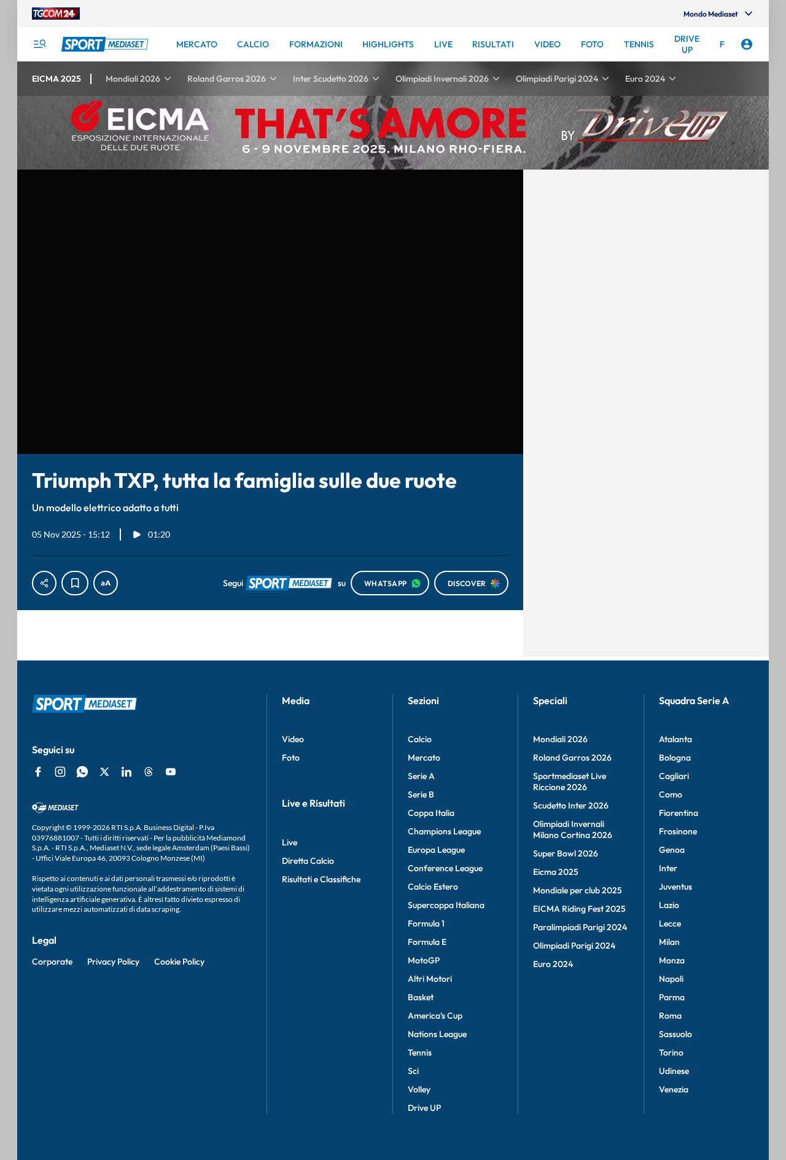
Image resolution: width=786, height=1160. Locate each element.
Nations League (437, 1034)
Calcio (420, 739)
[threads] (148, 772)
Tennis (420, 1052)
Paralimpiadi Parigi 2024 (580, 927)
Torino (671, 1052)
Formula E (427, 941)
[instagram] (60, 772)
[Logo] (106, 44)
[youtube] (171, 772)
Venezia (673, 1089)
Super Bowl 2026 (565, 853)
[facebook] (38, 772)
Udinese (674, 1070)
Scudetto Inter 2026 (571, 805)
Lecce (670, 923)
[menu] (39, 44)
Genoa (672, 849)
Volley (419, 1089)
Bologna (675, 757)
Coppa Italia (431, 812)
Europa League (436, 849)
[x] (104, 772)
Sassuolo (675, 1034)
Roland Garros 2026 (572, 757)
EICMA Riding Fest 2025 (579, 908)
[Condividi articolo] (44, 583)
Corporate (52, 961)
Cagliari (674, 776)
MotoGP (424, 960)
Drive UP (424, 1107)
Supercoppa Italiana (446, 905)
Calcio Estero (433, 886)
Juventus (675, 886)
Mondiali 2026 (560, 739)
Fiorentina (678, 812)
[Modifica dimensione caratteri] (105, 583)
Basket (421, 997)
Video (293, 739)
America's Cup (435, 1015)
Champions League (444, 831)
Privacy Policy (113, 961)
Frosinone (678, 831)
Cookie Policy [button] (179, 961)
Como (670, 794)
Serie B (421, 794)
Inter (668, 868)
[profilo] (747, 44)
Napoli (671, 978)
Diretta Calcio (308, 860)
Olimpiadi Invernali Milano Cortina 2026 (572, 829)
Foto (291, 757)
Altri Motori (430, 978)
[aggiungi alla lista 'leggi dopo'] (74, 583)
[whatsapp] (82, 772)
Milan (669, 941)
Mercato (424, 757)
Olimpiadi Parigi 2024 (574, 945)
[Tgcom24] (56, 13)
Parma (672, 997)
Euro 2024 (553, 964)
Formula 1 (426, 923)
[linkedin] (126, 772)
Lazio (669, 905)
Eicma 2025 (555, 871)
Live (289, 842)
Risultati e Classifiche (321, 879)
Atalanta (675, 739)
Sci (413, 1070)
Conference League (445, 868)
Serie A (421, 776)
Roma (670, 1015)
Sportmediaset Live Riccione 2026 (569, 781)
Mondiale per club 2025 (577, 890)
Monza (672, 960)
